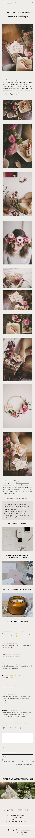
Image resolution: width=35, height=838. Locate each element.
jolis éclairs (16, 90)
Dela (4, 694)
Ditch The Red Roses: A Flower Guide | (15, 723)
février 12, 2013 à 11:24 (13, 685)
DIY (18, 553)
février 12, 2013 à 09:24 (14, 654)
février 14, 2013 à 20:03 (14, 710)
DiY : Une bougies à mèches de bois (17, 621)
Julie (4, 643)
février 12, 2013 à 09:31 (14, 664)
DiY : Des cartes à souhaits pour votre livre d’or (17, 589)
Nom (4, 747)
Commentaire (6, 735)
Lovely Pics (20, 86)
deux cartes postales (22, 483)
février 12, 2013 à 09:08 (12, 643)
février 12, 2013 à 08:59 (18, 631)
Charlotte (6, 675)
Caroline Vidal (7, 631)
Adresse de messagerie (9, 752)
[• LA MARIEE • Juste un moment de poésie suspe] (9, 790)
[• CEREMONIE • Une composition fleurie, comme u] (26, 790)
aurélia (5, 685)
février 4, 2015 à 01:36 (7, 725)
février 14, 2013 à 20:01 (12, 694)
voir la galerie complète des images (17, 498)
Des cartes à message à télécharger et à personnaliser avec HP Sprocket (18, 556)
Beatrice (6, 664)
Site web (5, 756)
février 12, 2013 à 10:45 (15, 675)
